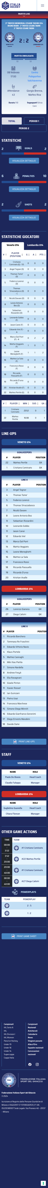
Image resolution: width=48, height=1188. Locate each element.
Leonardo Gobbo (21, 526)
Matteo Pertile (15, 418)
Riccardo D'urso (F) (16, 382)
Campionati (9, 1024)
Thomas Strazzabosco (24, 505)
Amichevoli (32, 1030)
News (30, 1037)
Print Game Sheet (26, 936)
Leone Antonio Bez (22, 516)
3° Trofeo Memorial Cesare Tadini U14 (24, 23)
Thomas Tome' (20, 495)
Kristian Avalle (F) (16, 387)
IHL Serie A (8, 1027)
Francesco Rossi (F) (17, 367)
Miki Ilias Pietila (14, 662)
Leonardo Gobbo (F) (17, 319)
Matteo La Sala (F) (16, 360)
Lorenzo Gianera (21, 609)
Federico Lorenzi (21, 500)
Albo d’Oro (32, 1044)
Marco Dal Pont (20, 541)
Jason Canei (19, 531)
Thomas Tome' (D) (16, 275)
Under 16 (7, 1047)
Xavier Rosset (14, 688)
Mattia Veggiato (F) (17, 345)
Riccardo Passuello (22, 567)
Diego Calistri (19, 614)
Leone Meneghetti (22, 552)
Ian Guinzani (13, 693)
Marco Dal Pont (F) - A (16, 338)
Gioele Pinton (13, 683)
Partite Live (24, 14)
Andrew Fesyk (14, 673)
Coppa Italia (9, 1057)
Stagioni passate (35, 1041)
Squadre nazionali (35, 1047)
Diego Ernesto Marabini (18, 719)
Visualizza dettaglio (24, 161)
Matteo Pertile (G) (16, 392)
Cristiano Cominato (15, 410)
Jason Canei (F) (16, 324)
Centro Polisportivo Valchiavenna (35, 76)
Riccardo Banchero (16, 636)
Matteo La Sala (20, 557)
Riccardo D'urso (20, 572)
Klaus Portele (13, 652)
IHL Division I (9, 1034)
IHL (5, 1030)
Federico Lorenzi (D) (17, 282)
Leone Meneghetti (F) (16, 353)
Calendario (32, 1034)
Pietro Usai (12, 698)
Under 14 (7, 1051)
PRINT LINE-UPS (27, 741)
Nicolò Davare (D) (16, 298)
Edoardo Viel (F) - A (16, 331)
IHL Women (9, 1037)
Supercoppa (9, 1054)
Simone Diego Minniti (17, 709)
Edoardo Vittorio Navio (18, 647)
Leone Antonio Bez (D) (17, 304)
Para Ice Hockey (11, 1041)
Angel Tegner (19, 490)
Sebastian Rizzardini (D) (16, 312)
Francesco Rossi (21, 562)
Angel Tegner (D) (17, 269)
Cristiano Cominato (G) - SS (16, 263)
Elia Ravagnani (14, 678)
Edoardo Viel (19, 536)
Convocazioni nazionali (33, 1052)
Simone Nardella (15, 667)
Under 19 (7, 1044)
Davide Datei (13, 724)
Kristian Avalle (20, 577)
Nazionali (32, 1027)
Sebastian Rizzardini (23, 521)
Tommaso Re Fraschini (18, 641)
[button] (4, 254)
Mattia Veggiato (21, 547)
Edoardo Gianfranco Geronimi (21, 714)
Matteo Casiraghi (15, 657)
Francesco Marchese (17, 703)
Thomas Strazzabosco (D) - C (17, 291)
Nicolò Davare (20, 510)
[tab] (12, 121)
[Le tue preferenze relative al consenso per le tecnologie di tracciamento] (43, 1183)
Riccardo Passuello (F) (16, 374)
